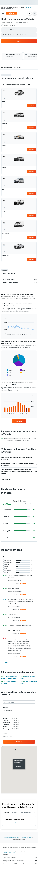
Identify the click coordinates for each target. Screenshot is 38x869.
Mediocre (8, 570)
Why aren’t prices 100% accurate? (13, 864)
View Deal (31, 105)
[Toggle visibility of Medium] (10, 370)
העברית (28, 7)
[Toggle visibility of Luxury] (23, 373)
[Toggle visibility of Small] (22, 370)
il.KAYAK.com (10, 836)
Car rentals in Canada (24, 836)
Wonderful (8, 560)
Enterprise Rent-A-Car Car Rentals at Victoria (9, 677)
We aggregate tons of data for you (13, 861)
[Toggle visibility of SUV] (9, 373)
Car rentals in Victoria (26, 837)
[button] (36, 8)
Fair (6, 568)
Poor (6, 572)
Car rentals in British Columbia (12, 837)
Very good (8, 562)
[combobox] (7, 22)
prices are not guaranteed (9, 852)
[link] (19, 421)
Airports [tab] (14, 812)
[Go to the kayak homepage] (11, 13)
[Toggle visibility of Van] (9, 375)
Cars (16, 836)
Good (7, 564)
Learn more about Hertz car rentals (14, 823)
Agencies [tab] (6, 812)
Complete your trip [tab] (25, 812)
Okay (6, 566)
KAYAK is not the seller (9, 857)
